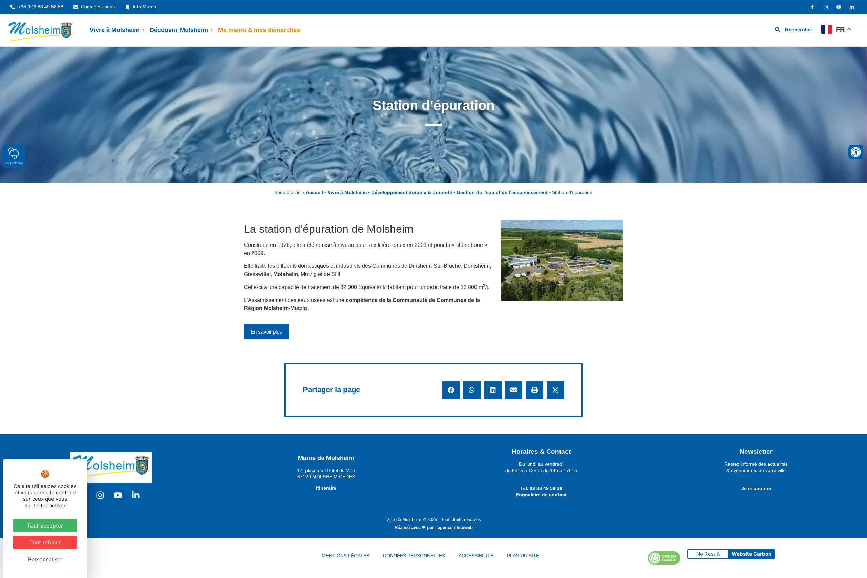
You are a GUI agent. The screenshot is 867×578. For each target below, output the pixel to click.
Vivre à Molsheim (115, 30)
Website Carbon (751, 554)
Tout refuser (45, 542)
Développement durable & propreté (411, 192)
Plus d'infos (14, 163)
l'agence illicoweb (454, 527)
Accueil (314, 192)
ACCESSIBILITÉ (476, 555)
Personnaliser (45, 559)
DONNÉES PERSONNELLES (414, 555)
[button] (451, 390)
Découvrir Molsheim (179, 30)
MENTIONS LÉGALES (345, 555)
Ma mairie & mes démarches (259, 30)
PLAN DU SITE (523, 555)
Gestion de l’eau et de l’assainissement (502, 192)
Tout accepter (45, 525)
